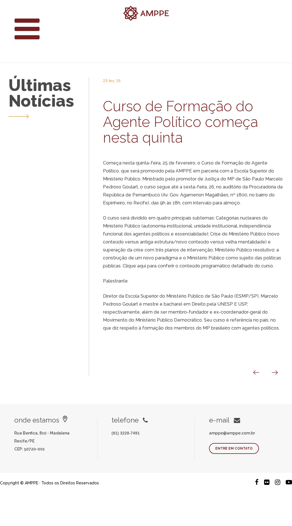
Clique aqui (135, 266)
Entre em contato (234, 448)
